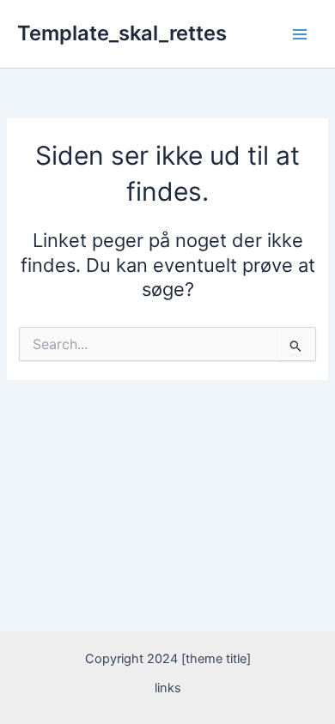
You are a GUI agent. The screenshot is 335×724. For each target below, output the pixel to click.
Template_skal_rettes (122, 33)
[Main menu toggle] (300, 34)
